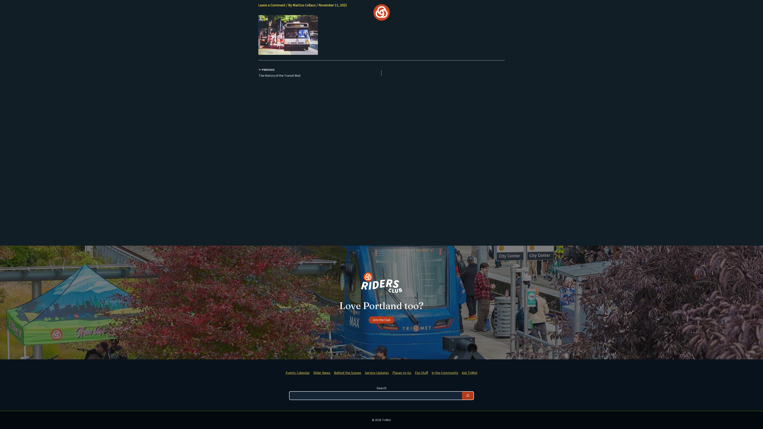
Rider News (321, 372)
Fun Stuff (421, 372)
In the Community (445, 372)
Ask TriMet (469, 372)
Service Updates (377, 372)
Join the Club (381, 320)
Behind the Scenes (347, 372)
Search (381, 388)
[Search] (467, 396)
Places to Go (401, 372)
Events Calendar (298, 372)
